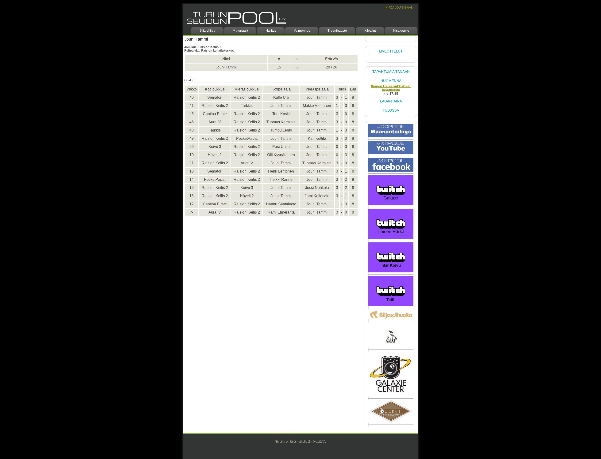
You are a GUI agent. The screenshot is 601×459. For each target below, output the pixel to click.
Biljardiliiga (207, 30)
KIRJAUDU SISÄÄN (399, 7)
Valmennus (302, 30)
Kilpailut (370, 30)
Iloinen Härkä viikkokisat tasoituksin (391, 88)
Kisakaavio (401, 30)
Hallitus (271, 30)
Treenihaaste (337, 30)
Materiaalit (240, 30)
